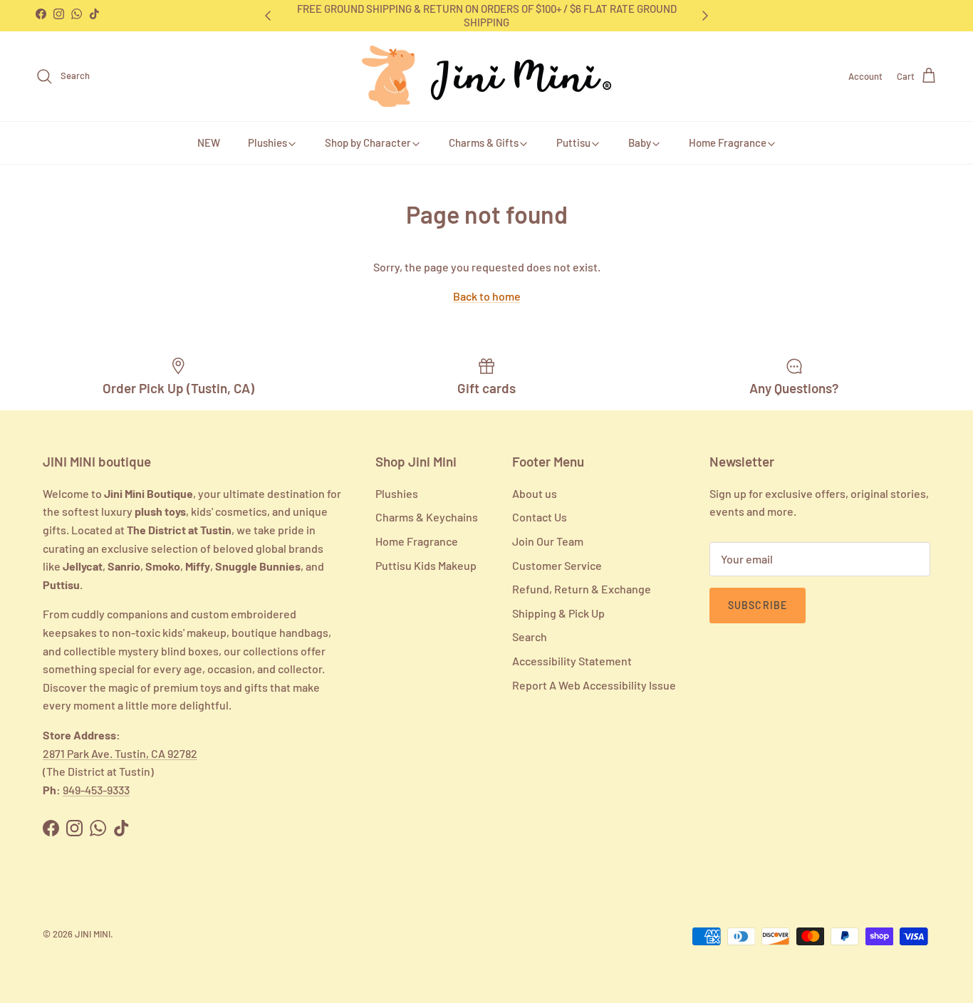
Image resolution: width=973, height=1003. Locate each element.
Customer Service (557, 565)
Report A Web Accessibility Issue (594, 685)
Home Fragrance (727, 142)
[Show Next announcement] (705, 15)
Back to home (487, 296)
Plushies (267, 142)
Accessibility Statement (572, 660)
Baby (639, 142)
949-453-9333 (96, 789)
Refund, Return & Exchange (581, 589)
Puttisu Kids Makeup (426, 565)
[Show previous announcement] (267, 15)
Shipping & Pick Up (558, 613)
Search (529, 636)
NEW (208, 142)
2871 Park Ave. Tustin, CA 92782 (120, 753)
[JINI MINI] (486, 76)
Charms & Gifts (484, 142)
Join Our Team (547, 541)
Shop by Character (368, 142)
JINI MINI (92, 934)
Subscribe (757, 605)
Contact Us (539, 517)
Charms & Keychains (426, 517)
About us (534, 493)
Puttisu (573, 142)
